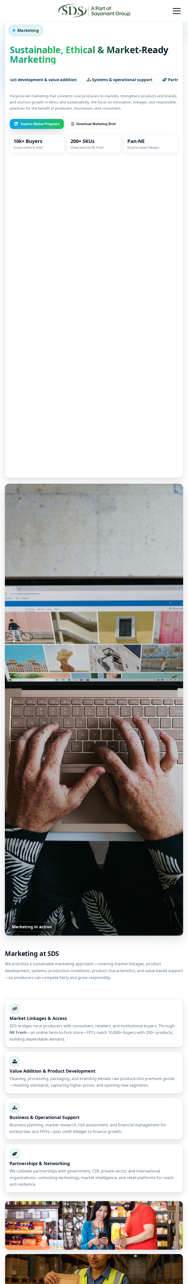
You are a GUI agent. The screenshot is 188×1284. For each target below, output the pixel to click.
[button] (177, 11)
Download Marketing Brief (96, 124)
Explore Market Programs (40, 124)
